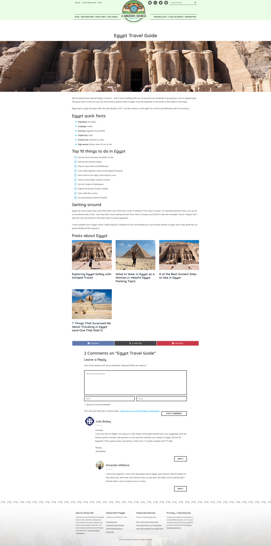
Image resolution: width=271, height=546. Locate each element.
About (77, 2)
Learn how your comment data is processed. (140, 411)
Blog (77, 17)
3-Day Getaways (175, 17)
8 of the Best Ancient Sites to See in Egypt (177, 275)
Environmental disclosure (114, 528)
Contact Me (110, 532)
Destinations (87, 17)
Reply (180, 459)
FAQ (99, 2)
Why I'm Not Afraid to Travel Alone (147, 522)
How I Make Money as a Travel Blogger (149, 525)
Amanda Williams (117, 465)
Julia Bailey (103, 421)
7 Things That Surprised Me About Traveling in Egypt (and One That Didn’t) (91, 326)
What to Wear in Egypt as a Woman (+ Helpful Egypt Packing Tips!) (135, 277)
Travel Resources (89, 2)
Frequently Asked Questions (115, 525)
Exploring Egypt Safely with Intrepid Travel (91, 275)
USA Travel (112, 17)
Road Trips (100, 17)
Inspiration (190, 17)
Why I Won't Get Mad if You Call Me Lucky (149, 528)
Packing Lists (160, 17)
